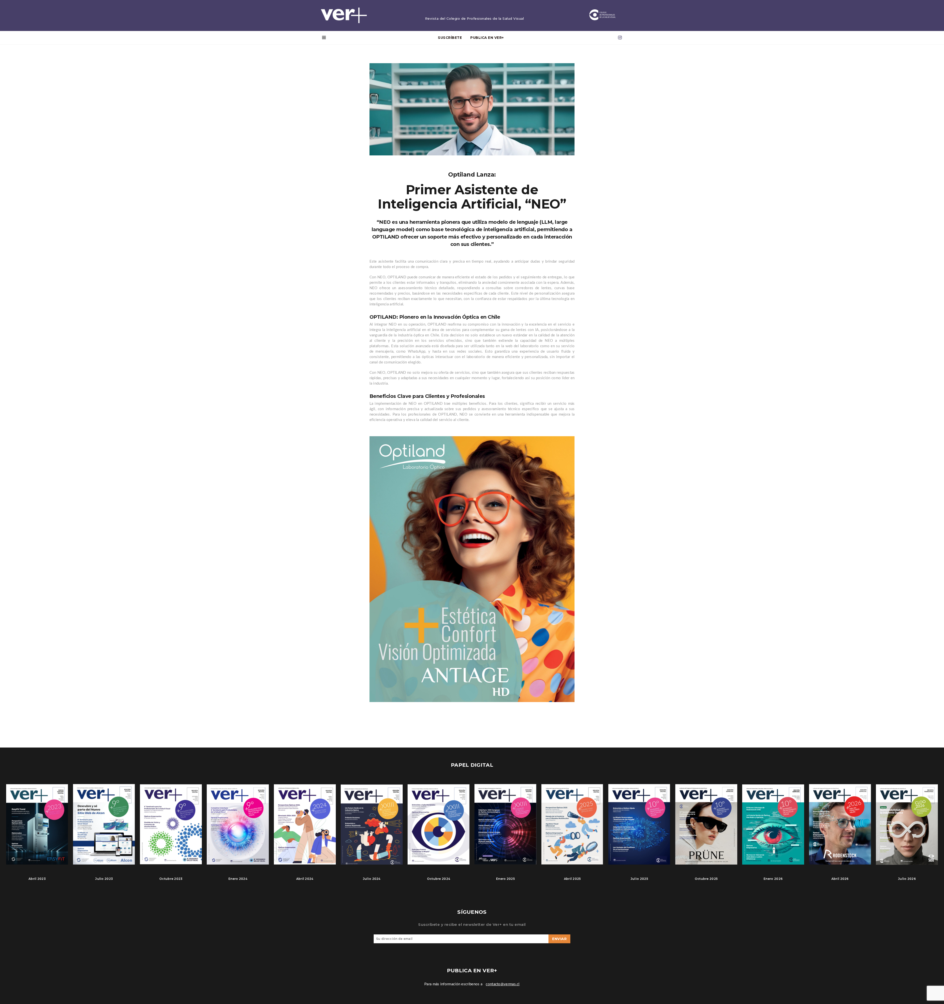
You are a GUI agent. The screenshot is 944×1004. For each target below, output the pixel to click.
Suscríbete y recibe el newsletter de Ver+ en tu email (472, 924)
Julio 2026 (907, 879)
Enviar (559, 939)
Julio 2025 (639, 879)
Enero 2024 (237, 879)
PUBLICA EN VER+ (487, 38)
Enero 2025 (505, 879)
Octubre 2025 (706, 879)
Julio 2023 (104, 879)
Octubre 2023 (171, 879)
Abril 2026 (840, 879)
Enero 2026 (773, 879)
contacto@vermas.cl (502, 984)
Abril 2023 (37, 879)
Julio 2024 (372, 879)
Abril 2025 (572, 879)
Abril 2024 (304, 879)
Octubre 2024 (438, 879)
